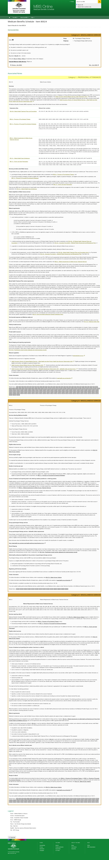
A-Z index (58, 850)
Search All (80, 5)
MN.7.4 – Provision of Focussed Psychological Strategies (24, 178)
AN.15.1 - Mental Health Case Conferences (20, 158)
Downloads (58, 848)
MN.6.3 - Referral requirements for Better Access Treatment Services (71, 261)
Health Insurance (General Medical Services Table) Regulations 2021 (71, 96)
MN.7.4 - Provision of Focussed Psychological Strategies (23, 124)
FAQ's (88, 845)
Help (32, 17)
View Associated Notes (13, 30)
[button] (105, 857)
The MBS (14, 17)
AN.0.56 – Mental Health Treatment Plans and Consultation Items (73, 252)
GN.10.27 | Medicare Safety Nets (91, 321)
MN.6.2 (19, 58)
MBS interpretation (91, 847)
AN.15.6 (34, 723)
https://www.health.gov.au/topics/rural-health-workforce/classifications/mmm (26, 543)
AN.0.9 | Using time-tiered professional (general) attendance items (48, 314)
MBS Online (18, 847)
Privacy (41, 847)
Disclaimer (42, 848)
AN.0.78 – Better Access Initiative (54, 577)
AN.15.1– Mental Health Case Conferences (27, 189)
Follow (72, 1)
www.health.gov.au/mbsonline (64, 378)
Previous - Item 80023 (16, 65)
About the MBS (24, 17)
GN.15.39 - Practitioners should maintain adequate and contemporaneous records (28, 350)
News (72, 845)
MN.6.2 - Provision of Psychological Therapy (20, 119)
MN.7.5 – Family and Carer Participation (62, 184)
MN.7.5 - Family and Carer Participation (19, 161)
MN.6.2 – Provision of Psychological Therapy (71, 778)
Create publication (60, 847)
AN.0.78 (15, 58)
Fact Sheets (74, 847)
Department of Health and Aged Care (19, 7)
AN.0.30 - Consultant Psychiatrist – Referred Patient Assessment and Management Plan (75, 243)
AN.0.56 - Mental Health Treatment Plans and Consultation (23, 111)
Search (57, 845)
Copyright (42, 850)
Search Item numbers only (84, 7)
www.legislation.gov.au (78, 355)
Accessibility (42, 845)
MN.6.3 (23, 58)
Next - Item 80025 (93, 65)
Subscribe (12, 837)
